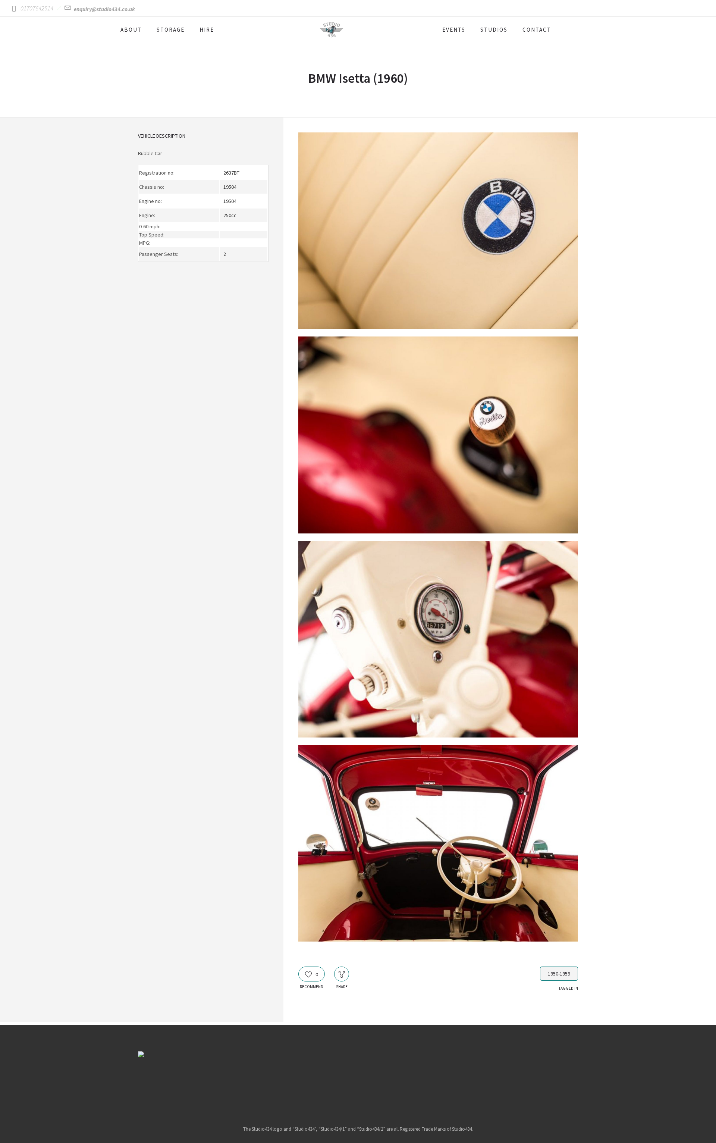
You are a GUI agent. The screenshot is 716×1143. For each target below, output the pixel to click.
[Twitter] (367, 1081)
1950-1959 (559, 973)
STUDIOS (494, 29)
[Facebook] (329, 1081)
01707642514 (37, 8)
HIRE (207, 29)
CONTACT (536, 29)
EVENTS (453, 29)
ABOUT (131, 29)
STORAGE (171, 29)
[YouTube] (386, 1081)
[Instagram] (348, 1081)
